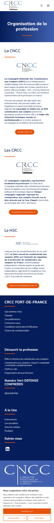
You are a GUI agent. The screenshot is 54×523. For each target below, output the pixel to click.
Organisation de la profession (19, 372)
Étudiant (9, 430)
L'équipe (9, 315)
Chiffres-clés (11, 369)
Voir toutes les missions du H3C (21, 286)
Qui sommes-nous (13, 311)
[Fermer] (52, 488)
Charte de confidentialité (17, 330)
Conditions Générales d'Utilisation (21, 326)
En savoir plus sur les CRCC (22, 212)
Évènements (11, 419)
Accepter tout (27, 511)
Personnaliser (14, 518)
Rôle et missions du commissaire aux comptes (26, 358)
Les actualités (11, 423)
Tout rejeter (39, 518)
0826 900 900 (11, 393)
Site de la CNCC (23, 132)
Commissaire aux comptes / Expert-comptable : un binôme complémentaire (27, 364)
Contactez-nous (12, 322)
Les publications (12, 319)
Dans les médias (12, 427)
